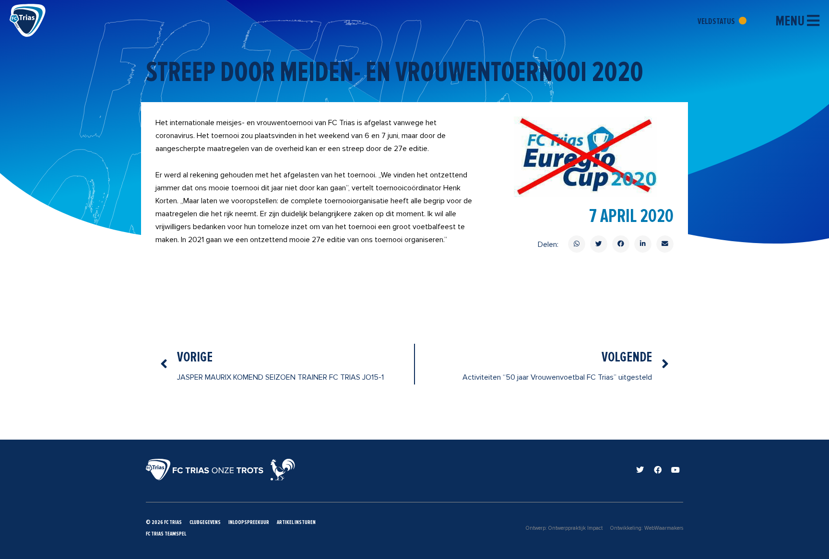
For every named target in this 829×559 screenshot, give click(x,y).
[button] (576, 244)
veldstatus (717, 21)
